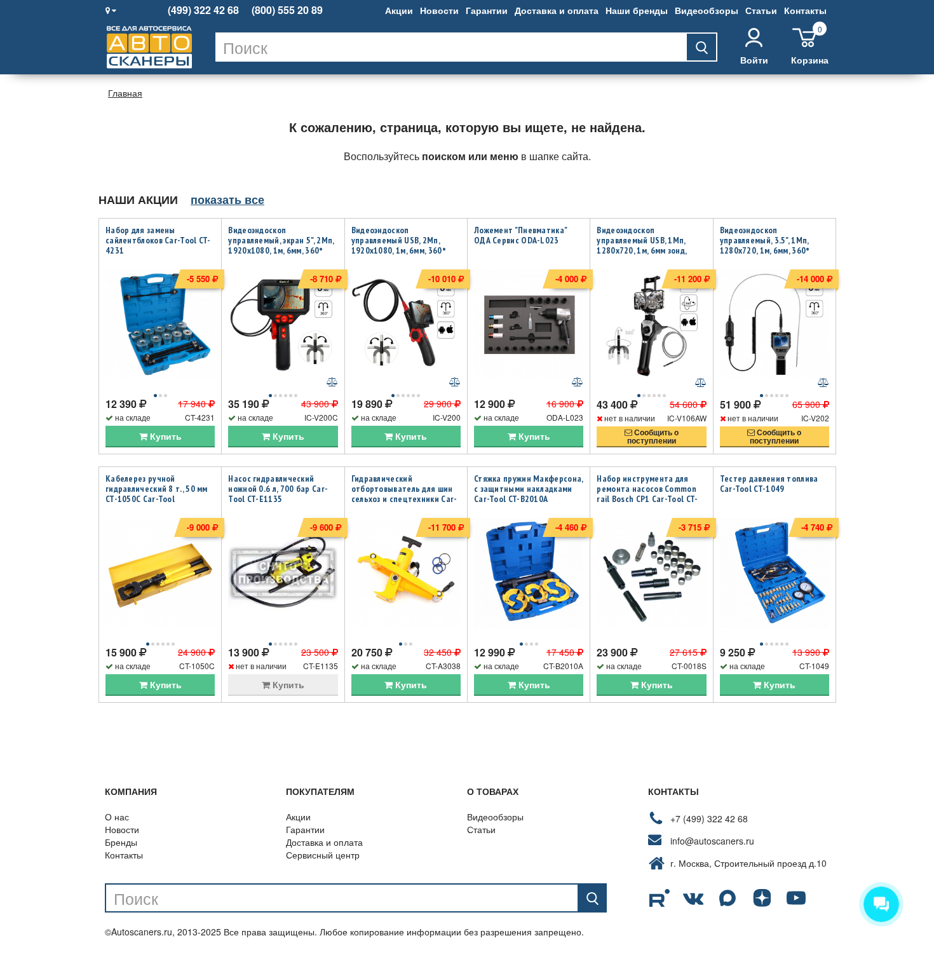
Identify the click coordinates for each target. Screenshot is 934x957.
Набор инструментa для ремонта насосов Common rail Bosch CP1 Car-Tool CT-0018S (647, 494)
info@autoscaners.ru (712, 840)
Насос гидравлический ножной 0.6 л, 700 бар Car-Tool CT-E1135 (278, 489)
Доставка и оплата (557, 10)
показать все (227, 199)
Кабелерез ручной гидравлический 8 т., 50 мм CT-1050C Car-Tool (156, 489)
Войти (754, 59)
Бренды (121, 842)
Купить (164, 436)
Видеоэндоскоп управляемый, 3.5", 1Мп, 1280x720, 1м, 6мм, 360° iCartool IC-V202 (765, 245)
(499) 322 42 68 (203, 10)
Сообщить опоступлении (653, 436)
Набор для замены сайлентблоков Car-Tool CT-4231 (158, 240)
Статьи (761, 10)
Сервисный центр (323, 854)
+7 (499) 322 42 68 (709, 818)
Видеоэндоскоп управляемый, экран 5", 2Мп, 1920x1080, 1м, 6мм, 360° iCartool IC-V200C (281, 245)
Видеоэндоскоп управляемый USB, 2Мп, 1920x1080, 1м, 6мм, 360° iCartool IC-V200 (398, 245)
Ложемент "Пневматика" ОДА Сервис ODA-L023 (520, 235)
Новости (439, 10)
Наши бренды (637, 10)
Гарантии (487, 10)
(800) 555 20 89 (287, 10)
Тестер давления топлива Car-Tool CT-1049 (769, 483)
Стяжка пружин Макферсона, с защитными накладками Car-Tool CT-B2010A (528, 489)
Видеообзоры (706, 10)
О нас (117, 816)
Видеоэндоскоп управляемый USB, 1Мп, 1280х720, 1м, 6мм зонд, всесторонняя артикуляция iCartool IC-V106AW (649, 250)
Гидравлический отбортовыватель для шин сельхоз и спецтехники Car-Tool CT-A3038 (404, 494)
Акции (399, 10)
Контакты (805, 10)
